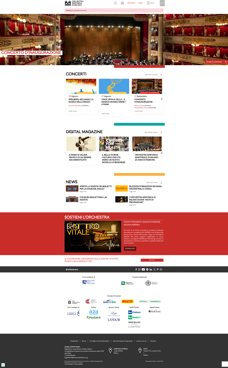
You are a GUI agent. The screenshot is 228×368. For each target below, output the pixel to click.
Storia (84, 341)
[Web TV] (115, 3)
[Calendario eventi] (122, 3)
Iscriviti (152, 260)
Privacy (154, 361)
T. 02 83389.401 (70, 355)
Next (162, 99)
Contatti (153, 341)
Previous (65, 99)
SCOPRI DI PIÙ (130, 248)
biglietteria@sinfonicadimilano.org (76, 357)
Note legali (148, 361)
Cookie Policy (160, 361)
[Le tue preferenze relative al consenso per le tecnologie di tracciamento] (3, 365)
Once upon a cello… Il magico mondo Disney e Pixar (113, 102)
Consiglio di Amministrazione (99, 341)
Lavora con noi (141, 341)
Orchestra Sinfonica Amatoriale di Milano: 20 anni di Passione (146, 157)
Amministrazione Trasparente (123, 341)
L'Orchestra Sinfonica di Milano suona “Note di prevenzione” (142, 200)
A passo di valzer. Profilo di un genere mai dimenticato (80, 157)
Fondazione (74, 341)
